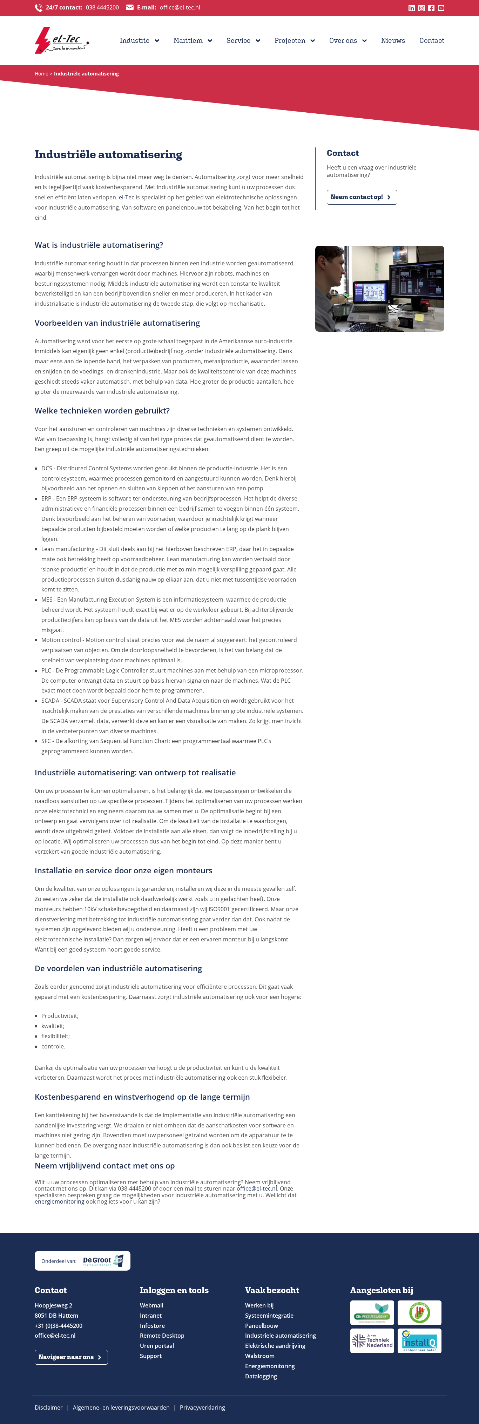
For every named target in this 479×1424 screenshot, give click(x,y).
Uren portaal (157, 1346)
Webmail (151, 1305)
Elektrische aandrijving (275, 1346)
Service (239, 40)
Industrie (135, 40)
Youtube (441, 8)
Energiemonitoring (270, 1366)
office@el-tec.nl (168, 7)
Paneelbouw (261, 1326)
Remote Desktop (162, 1335)
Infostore (152, 1326)
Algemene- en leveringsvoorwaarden (121, 1407)
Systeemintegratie (269, 1315)
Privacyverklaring (202, 1407)
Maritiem (188, 40)
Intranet (151, 1315)
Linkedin (412, 8)
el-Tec (126, 197)
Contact (431, 40)
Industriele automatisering (280, 1335)
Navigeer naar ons (66, 1356)
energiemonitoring (60, 1201)
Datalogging (261, 1376)
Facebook (431, 8)
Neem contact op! (357, 196)
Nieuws (393, 40)
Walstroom (260, 1356)
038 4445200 (82, 7)
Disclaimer (49, 1407)
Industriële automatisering (86, 73)
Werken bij (259, 1305)
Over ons (343, 40)
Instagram (421, 8)
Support (151, 1356)
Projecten (290, 40)
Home (41, 73)
